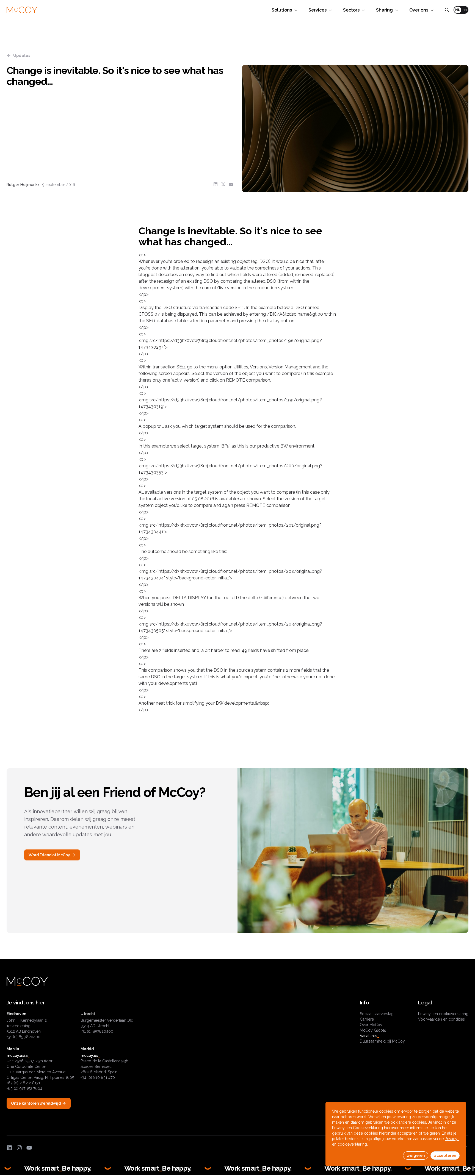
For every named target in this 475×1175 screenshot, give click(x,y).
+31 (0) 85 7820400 (23, 1037)
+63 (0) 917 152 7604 (24, 1088)
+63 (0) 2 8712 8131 (23, 1083)
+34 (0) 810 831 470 (98, 1077)
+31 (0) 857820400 (97, 1031)
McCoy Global (373, 1030)
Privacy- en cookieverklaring (443, 1014)
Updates (21, 55)
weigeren (416, 1155)
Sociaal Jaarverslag (377, 1014)
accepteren (445, 1155)
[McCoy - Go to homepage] (22, 10)
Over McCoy (371, 1025)
